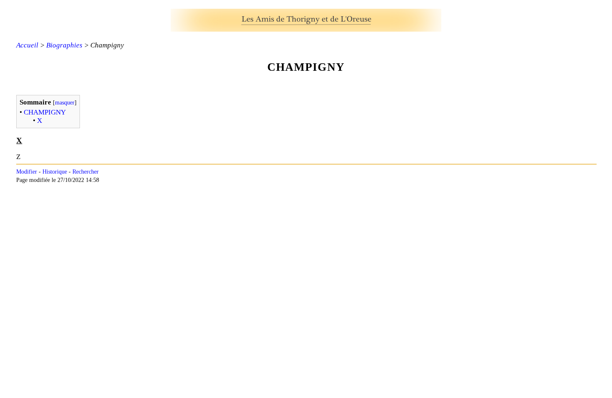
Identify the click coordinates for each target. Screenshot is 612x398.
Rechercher (85, 172)
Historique (54, 172)
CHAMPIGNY (45, 112)
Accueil (27, 45)
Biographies (64, 45)
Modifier (26, 172)
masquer (65, 102)
